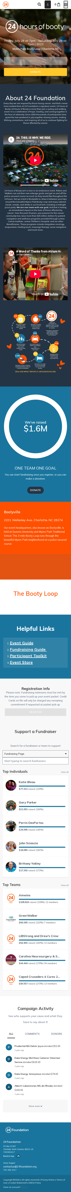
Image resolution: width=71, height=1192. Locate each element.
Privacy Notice (48, 1179)
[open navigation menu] (66, 4)
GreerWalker (28, 916)
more (40, 230)
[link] (35, 72)
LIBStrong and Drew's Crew (38, 936)
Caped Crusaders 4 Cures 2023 (39, 977)
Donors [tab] (56, 1033)
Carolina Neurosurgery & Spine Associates (39, 956)
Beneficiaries (13, 224)
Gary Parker (28, 802)
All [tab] (11, 1033)
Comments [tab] (32, 1033)
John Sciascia (28, 843)
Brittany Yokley (30, 863)
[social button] (48, 5)
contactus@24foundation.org (19, 1166)
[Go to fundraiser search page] (39, 4)
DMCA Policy (35, 1182)
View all (65, 772)
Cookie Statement (18, 1182)
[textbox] (35, 760)
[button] (35, 61)
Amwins (24, 895)
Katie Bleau (27, 782)
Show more (34, 1106)
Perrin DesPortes (31, 823)
